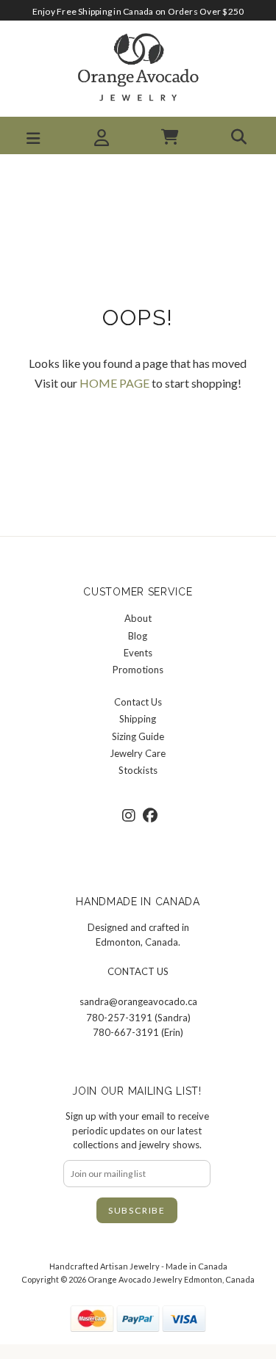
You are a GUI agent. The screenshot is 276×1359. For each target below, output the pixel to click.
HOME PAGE (114, 383)
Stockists (138, 770)
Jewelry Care (138, 753)
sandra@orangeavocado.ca (138, 1001)
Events (138, 653)
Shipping (137, 719)
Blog (137, 636)
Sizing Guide (138, 736)
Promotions (138, 669)
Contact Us (138, 702)
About (138, 618)
